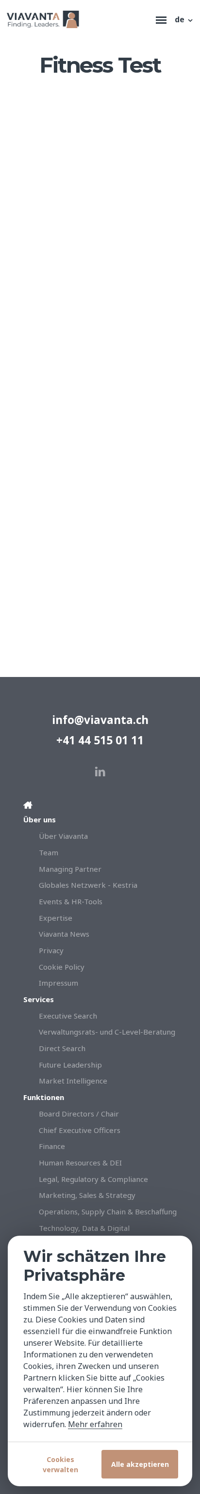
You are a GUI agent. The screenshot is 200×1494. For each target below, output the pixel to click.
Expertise (55, 918)
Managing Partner (70, 869)
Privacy (51, 950)
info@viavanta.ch (100, 719)
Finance (52, 1146)
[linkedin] (100, 772)
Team (48, 852)
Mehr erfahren (95, 1424)
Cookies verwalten (60, 1464)
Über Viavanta (63, 836)
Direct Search (62, 1048)
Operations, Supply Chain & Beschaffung (108, 1211)
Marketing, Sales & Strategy (87, 1195)
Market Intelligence (73, 1080)
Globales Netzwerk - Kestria (88, 885)
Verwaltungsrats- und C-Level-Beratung (107, 1032)
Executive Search (68, 1016)
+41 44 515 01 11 (100, 740)
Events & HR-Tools (70, 901)
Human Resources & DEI (80, 1162)
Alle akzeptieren (140, 1464)
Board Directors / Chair (79, 1113)
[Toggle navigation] (161, 19)
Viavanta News (64, 934)
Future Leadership (70, 1064)
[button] (184, 19)
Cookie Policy (61, 967)
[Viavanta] (79, 19)
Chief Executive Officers (79, 1130)
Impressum (58, 983)
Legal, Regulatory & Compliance (93, 1179)
